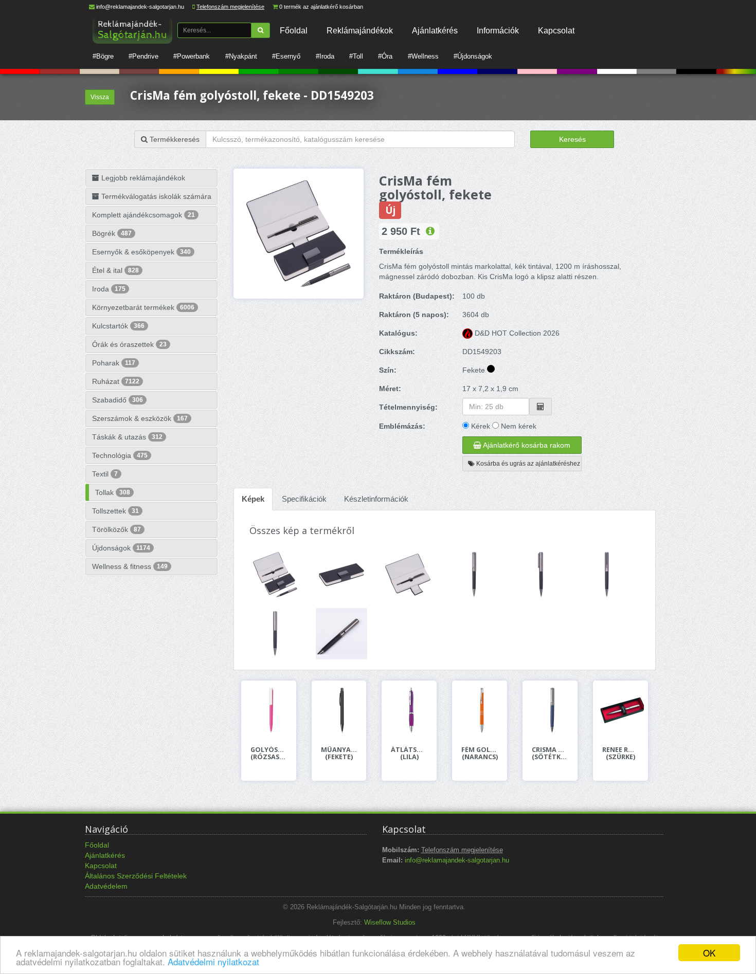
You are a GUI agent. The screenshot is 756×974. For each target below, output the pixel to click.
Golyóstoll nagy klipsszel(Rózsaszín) (268, 753)
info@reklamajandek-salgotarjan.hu (140, 7)
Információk (498, 30)
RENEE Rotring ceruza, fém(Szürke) (620, 753)
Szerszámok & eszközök (140, 418)
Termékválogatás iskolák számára (155, 196)
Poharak (113, 363)
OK (709, 952)
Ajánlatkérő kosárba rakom (525, 445)
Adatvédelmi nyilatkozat (213, 961)
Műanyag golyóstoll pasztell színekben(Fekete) (339, 753)
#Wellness (423, 56)
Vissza (100, 97)
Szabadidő (117, 400)
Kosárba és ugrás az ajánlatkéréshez (527, 463)
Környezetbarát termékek (143, 307)
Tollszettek (115, 511)
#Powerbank (191, 56)
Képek (253, 498)
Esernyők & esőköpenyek (141, 252)
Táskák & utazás (127, 437)
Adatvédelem (106, 886)
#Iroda (325, 56)
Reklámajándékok (360, 30)
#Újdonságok (473, 56)
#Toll (356, 56)
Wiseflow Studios (390, 922)
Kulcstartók (118, 326)
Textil (105, 474)
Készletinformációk (376, 498)
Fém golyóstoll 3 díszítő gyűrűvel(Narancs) (479, 753)
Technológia (120, 455)
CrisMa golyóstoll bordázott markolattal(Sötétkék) (550, 753)
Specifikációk (304, 498)
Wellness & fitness (130, 566)
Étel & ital (115, 270)
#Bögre (103, 56)
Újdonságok (121, 548)
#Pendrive (143, 56)
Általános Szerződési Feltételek (136, 876)
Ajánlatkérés (435, 30)
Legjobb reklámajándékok (142, 178)
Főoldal (294, 30)
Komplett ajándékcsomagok (143, 215)
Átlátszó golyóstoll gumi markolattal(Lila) (409, 753)
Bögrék (112, 233)
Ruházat (115, 381)
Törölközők (116, 529)
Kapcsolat (556, 30)
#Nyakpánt (241, 56)
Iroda (108, 289)
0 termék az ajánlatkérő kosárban (321, 7)
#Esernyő (286, 56)
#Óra (385, 56)
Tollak (112, 492)
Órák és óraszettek (129, 344)
